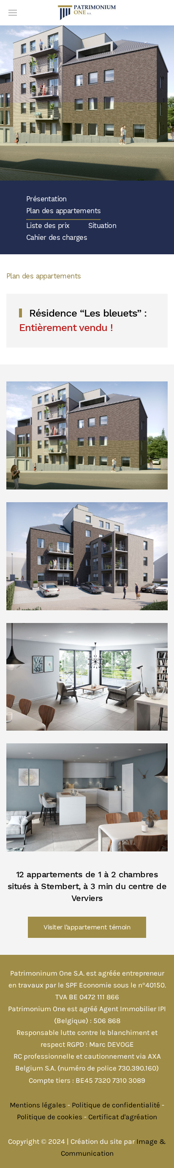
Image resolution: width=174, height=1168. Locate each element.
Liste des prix (48, 226)
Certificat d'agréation (122, 1117)
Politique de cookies (49, 1117)
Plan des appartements (63, 211)
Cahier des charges (56, 238)
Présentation (46, 199)
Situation (102, 226)
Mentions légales (38, 1105)
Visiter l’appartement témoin (87, 927)
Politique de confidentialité (116, 1105)
